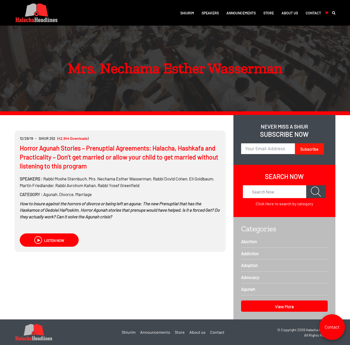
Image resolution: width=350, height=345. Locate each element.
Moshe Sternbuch (65, 178)
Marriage (83, 194)
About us (290, 13)
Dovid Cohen (170, 178)
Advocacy (250, 277)
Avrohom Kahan (75, 185)
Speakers (210, 13)
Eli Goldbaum (201, 178)
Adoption (249, 265)
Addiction (250, 253)
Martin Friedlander (37, 185)
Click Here (265, 203)
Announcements (241, 13)
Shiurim (187, 13)
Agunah (50, 194)
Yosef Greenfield (118, 185)
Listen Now (53, 240)
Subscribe (309, 148)
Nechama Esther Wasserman (120, 178)
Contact (313, 13)
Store (268, 13)
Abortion (249, 241)
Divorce (66, 194)
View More (284, 306)
